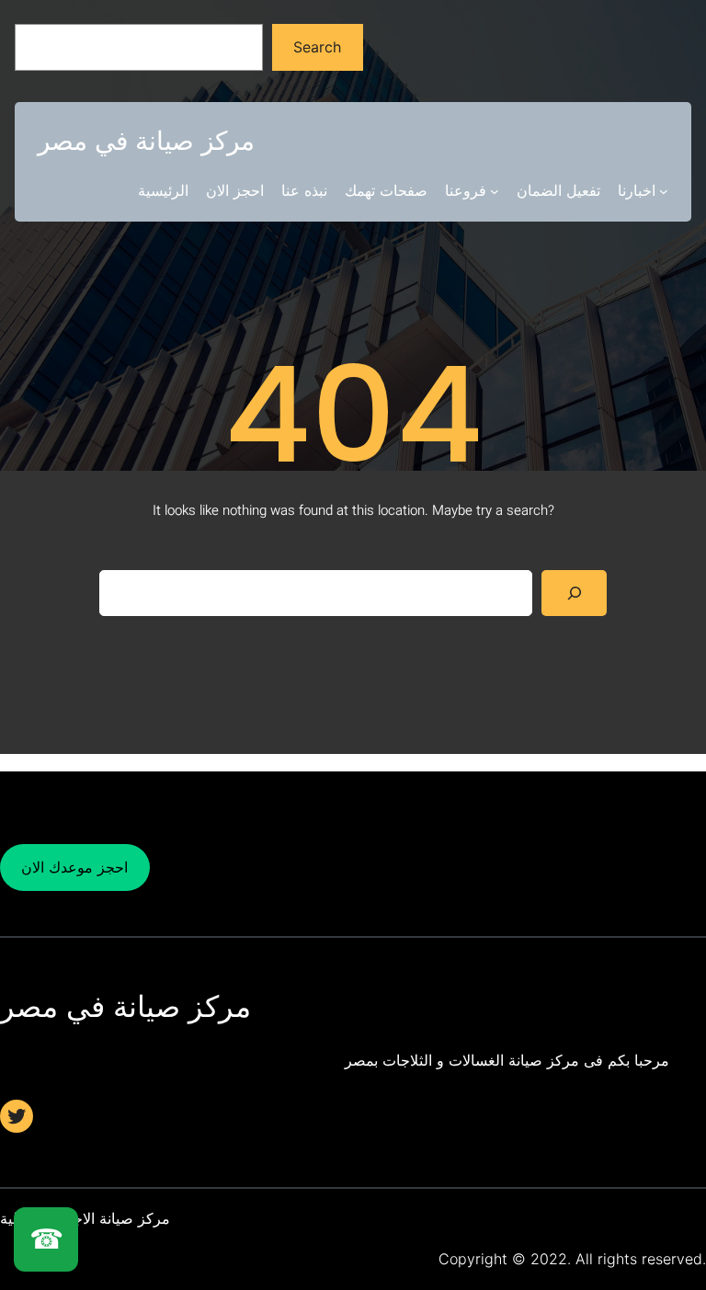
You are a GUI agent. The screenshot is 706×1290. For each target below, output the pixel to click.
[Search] (574, 592)
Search (317, 47)
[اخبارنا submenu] (663, 191)
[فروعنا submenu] (494, 191)
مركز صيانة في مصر (146, 140)
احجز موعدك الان (74, 867)
